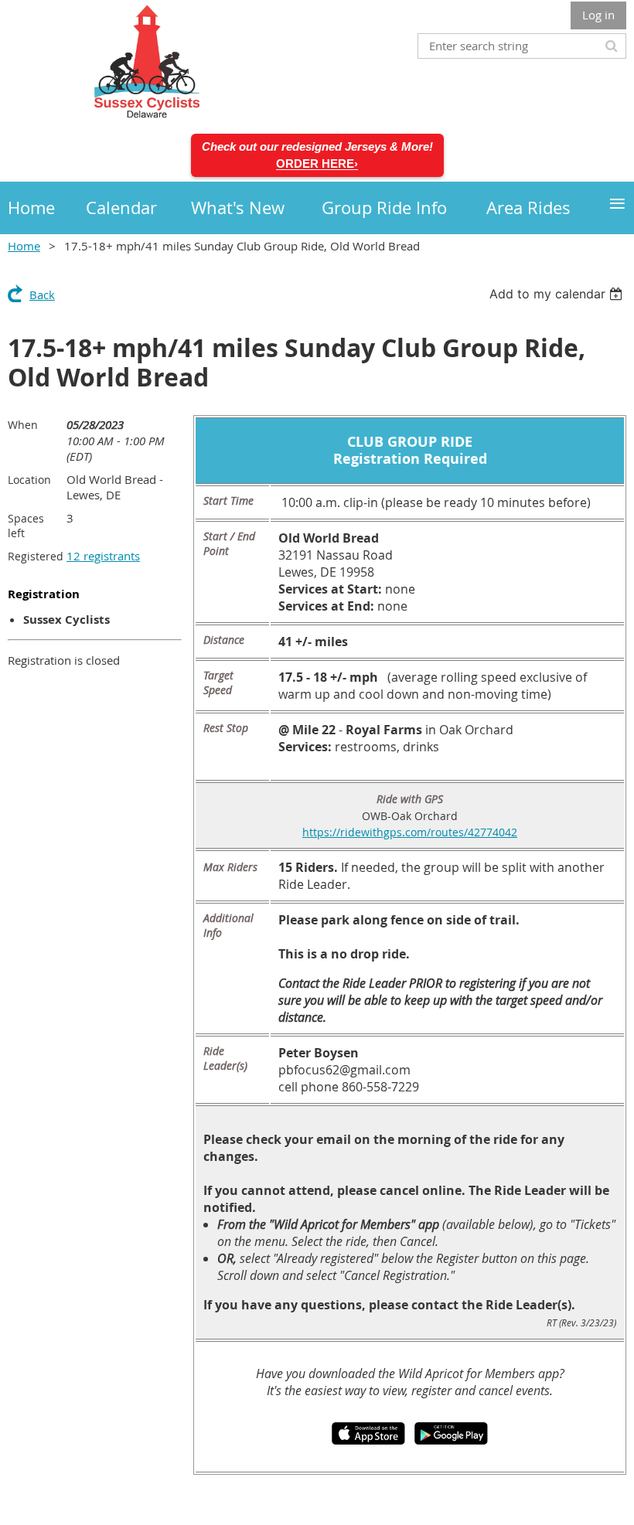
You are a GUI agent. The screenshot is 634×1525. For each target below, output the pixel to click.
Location (29, 479)
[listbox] (557, 293)
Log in (598, 14)
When (23, 424)
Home (24, 246)
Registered (35, 556)
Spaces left (26, 525)
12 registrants (103, 555)
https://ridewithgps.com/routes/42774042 (409, 832)
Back (42, 294)
